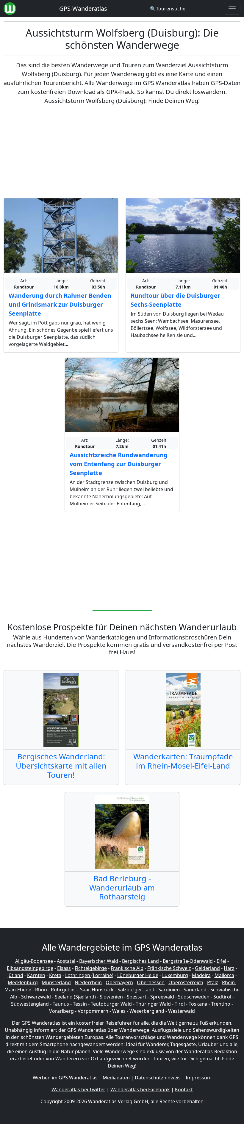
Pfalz (212, 982)
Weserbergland (146, 1011)
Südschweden (193, 996)
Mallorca (224, 975)
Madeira (201, 975)
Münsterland (56, 982)
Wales (119, 1011)
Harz (229, 968)
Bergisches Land (140, 961)
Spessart (136, 996)
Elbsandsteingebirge (30, 968)
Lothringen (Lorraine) (89, 975)
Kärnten (36, 975)
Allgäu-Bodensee (34, 961)
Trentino (220, 1004)
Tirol (180, 1004)
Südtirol (222, 996)
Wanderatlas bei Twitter (78, 1089)
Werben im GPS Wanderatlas (65, 1077)
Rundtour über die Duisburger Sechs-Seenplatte (175, 299)
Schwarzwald (36, 996)
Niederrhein (88, 982)
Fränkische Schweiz (169, 968)
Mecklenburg (23, 982)
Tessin (80, 1004)
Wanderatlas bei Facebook (140, 1089)
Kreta (55, 975)
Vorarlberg (61, 1011)
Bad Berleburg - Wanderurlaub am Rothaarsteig (122, 887)
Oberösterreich (185, 982)
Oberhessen (151, 982)
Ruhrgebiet (63, 989)
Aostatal (66, 961)
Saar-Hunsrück (97, 989)
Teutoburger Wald (111, 1004)
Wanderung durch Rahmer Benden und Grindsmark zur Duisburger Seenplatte (60, 304)
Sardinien (169, 989)
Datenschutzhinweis (158, 1077)
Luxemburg (175, 975)
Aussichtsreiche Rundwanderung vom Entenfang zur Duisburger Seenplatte (119, 464)
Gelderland (207, 968)
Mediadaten (116, 1077)
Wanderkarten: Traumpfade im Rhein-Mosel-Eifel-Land (183, 761)
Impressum (199, 1077)
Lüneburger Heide (137, 975)
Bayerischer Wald (98, 961)
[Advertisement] (122, 151)
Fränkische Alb (127, 968)
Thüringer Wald (153, 1004)
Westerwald (181, 1011)
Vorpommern (93, 1011)
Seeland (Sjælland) (75, 996)
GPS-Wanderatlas (83, 8)
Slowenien (111, 996)
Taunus (61, 1004)
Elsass (64, 968)
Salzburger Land (136, 989)
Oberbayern (119, 982)
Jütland (15, 975)
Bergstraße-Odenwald (188, 961)
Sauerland (195, 989)
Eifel (221, 961)
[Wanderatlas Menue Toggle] (232, 9)
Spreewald (162, 996)
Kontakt (184, 1089)
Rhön (41, 989)
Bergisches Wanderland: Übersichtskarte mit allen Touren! (61, 765)
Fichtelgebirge (91, 968)
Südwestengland (30, 1004)
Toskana (198, 1004)
